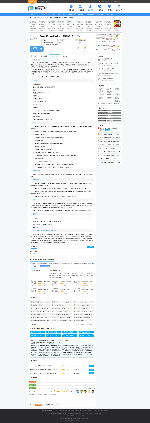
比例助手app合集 (47, 60)
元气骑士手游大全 (33, 15)
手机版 (42, 1)
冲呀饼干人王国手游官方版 (108, 28)
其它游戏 (46, 17)
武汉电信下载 (86, 335)
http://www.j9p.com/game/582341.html (45, 344)
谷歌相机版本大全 (90, 15)
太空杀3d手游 (117, 28)
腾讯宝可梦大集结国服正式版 (70, 28)
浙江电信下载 (53, 335)
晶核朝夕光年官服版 (79, 28)
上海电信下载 (69, 332)
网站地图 (83, 415)
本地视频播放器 (81, 15)
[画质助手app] (102, 110)
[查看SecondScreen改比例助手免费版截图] (34, 39)
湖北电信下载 (37, 332)
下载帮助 (77, 415)
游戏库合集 (110, 14)
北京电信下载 (86, 332)
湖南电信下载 (37, 335)
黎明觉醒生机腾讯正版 (42, 28)
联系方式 (72, 415)
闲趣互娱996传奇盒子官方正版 (33, 28)
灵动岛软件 (42, 14)
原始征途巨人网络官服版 (51, 28)
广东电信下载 (53, 332)
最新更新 (48, 1)
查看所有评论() (91, 388)
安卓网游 (40, 17)
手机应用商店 (71, 14)
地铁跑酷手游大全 (100, 15)
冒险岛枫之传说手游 (98, 28)
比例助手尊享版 (112, 38)
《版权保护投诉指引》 (88, 410)
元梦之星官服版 (89, 28)
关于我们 (67, 415)
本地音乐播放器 (51, 15)
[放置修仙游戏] (102, 120)
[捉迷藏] (100, 115)
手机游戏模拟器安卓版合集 (61, 15)
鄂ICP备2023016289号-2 (79, 420)
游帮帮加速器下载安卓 (61, 28)
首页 (35, 17)
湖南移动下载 (69, 335)
